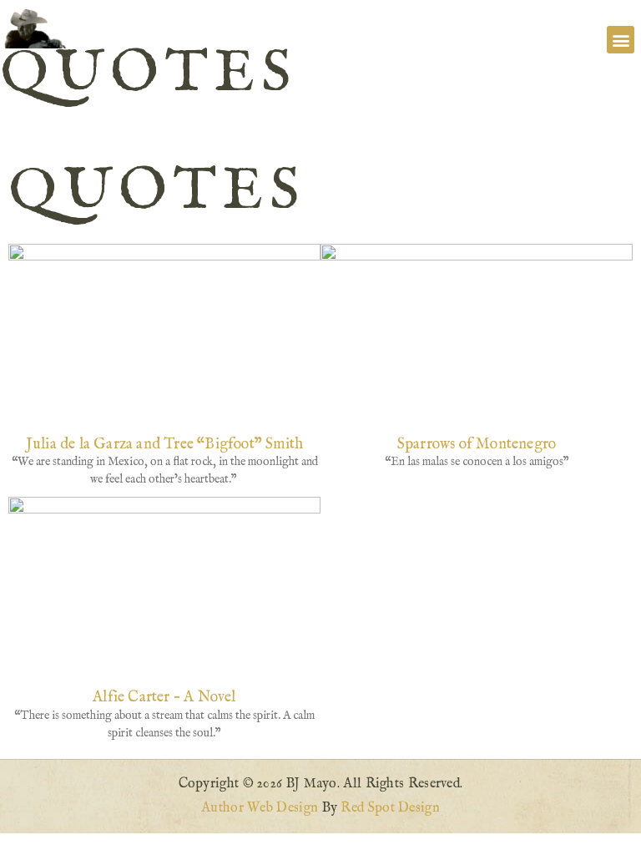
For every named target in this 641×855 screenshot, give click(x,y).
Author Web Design (259, 808)
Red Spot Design (390, 808)
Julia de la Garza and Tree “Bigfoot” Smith (164, 444)
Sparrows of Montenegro (476, 444)
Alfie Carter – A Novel (164, 697)
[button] (620, 39)
